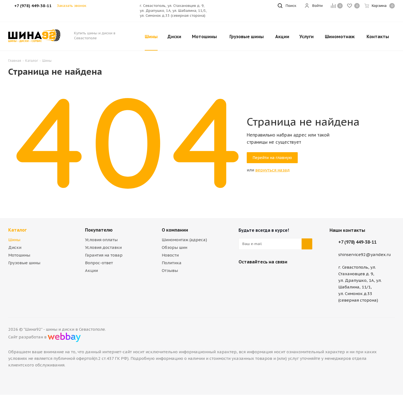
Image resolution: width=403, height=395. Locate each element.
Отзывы (170, 270)
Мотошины (19, 255)
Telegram (257, 274)
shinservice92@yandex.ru (364, 254)
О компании (175, 230)
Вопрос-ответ (99, 262)
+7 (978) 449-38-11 (357, 242)
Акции (91, 270)
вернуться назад (272, 170)
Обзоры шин (174, 247)
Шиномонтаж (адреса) (184, 239)
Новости (170, 255)
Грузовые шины (24, 262)
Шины (14, 239)
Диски (14, 247)
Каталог (17, 230)
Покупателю (99, 230)
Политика (171, 262)
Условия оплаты (101, 239)
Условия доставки (103, 247)
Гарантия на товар (104, 255)
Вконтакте (244, 274)
